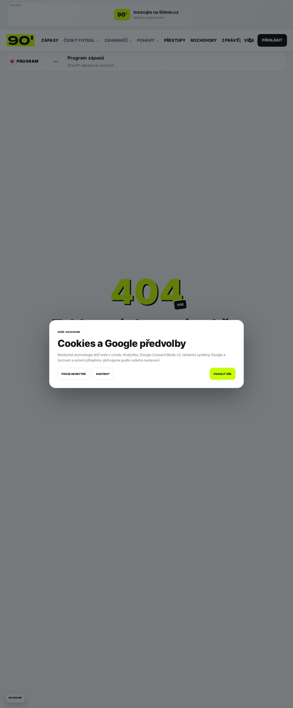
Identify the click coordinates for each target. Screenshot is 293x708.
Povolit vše (222, 373)
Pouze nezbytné (74, 373)
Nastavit (103, 373)
